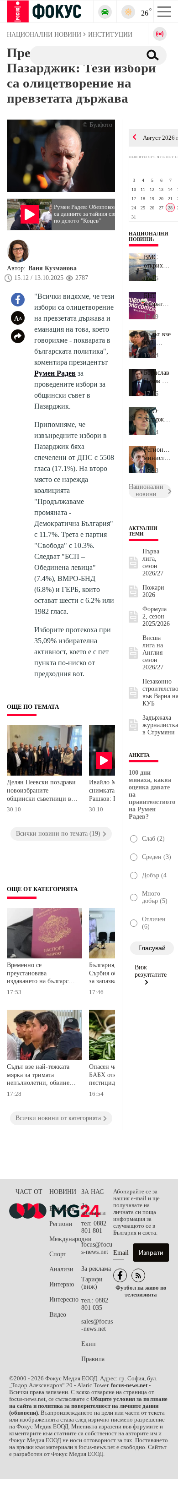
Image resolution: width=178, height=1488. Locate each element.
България (61, 1208)
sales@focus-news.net (97, 1325)
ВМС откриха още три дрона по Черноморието (157, 261)
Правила (93, 1359)
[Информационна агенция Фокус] (120, 1275)
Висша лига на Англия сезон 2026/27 (152, 653)
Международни (65, 1239)
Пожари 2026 (153, 591)
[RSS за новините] (138, 1275)
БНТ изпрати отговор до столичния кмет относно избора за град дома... (157, 300)
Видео (57, 1314)
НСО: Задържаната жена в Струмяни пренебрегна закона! (157, 415)
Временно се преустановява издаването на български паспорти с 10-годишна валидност (41, 974)
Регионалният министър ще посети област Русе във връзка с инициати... (157, 454)
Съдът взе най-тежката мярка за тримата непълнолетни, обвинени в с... (157, 338)
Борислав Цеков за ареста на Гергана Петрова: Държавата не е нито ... (157, 377)
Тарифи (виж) (92, 1283)
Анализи (61, 1269)
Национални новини (148, 236)
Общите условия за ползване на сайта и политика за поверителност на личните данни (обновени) (88, 1406)
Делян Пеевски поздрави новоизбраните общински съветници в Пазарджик (41, 791)
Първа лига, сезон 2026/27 (152, 562)
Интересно (64, 1299)
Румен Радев (55, 373)
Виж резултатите (151, 971)
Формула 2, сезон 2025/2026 (156, 616)
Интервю (61, 1284)
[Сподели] (18, 336)
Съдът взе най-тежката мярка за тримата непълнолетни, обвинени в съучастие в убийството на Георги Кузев (42, 1076)
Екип (88, 1343)
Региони (61, 1223)
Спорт (57, 1254)
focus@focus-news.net (96, 1248)
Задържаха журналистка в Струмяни (160, 725)
